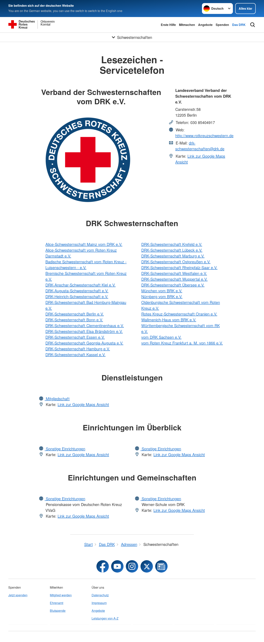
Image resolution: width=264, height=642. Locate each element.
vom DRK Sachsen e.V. (161, 337)
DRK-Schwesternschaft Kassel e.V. (75, 354)
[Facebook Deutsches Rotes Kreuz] (102, 566)
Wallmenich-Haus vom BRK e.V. (168, 319)
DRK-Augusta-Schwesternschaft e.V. (76, 290)
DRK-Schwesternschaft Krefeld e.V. (171, 244)
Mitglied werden (61, 595)
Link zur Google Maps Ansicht (83, 404)
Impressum (99, 603)
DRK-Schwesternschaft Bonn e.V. (74, 319)
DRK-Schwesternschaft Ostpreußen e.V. (175, 261)
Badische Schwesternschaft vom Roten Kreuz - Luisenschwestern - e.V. (86, 264)
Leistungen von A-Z (105, 618)
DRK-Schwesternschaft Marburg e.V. (172, 256)
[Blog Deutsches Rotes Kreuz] (161, 566)
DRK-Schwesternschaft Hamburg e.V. (77, 348)
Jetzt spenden (17, 595)
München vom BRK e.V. (161, 290)
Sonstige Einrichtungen (65, 448)
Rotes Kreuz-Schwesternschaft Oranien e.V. (179, 314)
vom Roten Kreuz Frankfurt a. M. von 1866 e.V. (182, 343)
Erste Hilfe (168, 24)
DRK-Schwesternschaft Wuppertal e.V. (174, 279)
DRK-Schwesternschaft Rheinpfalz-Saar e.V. (179, 267)
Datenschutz (100, 595)
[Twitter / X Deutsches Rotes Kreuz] (147, 566)
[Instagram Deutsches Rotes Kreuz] (132, 566)
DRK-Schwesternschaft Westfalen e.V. (174, 273)
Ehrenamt (56, 603)
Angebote (205, 24)
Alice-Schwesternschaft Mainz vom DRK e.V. (83, 244)
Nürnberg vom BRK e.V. (161, 296)
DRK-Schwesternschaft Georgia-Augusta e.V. (84, 343)
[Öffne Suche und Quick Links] (253, 25)
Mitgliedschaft (57, 398)
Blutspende (58, 610)
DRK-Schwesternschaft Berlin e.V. (74, 314)
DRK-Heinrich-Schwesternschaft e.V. (76, 296)
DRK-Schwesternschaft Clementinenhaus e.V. (84, 325)
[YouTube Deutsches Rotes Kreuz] (117, 566)
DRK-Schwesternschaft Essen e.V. (75, 337)
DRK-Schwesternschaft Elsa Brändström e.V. (84, 331)
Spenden (222, 24)
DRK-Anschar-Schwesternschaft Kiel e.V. (80, 285)
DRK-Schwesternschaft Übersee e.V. (172, 285)
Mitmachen (187, 24)
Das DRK (239, 24)
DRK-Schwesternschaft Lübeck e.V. (171, 250)
